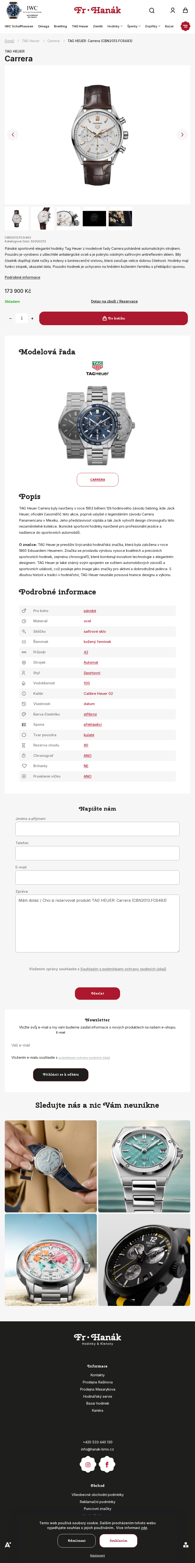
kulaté (89, 735)
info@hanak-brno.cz (97, 1449)
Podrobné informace (22, 277)
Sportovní (92, 673)
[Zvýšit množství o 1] (32, 318)
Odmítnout (77, 1541)
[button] (13, 134)
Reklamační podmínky (97, 1501)
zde (144, 1528)
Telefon (22, 843)
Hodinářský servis (97, 1396)
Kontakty (97, 1375)
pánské (90, 610)
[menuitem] (20, 26)
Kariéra (97, 1410)
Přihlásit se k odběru (61, 1075)
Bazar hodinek (97, 1403)
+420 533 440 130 (97, 1442)
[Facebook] (107, 1462)
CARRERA (97, 479)
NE (86, 766)
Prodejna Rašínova (98, 1382)
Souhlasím (118, 1541)
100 (87, 683)
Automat (91, 662)
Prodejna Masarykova (97, 1389)
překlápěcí (93, 724)
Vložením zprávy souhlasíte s (97, 969)
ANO (88, 755)
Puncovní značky (97, 1508)
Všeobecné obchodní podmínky (98, 1494)
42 (86, 652)
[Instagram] (88, 1462)
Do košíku (116, 318)
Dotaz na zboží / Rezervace (114, 301)
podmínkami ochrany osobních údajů (84, 1057)
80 (86, 745)
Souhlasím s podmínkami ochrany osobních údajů (123, 969)
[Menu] (185, 26)
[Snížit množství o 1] (10, 318)
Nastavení (97, 1555)
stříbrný (90, 714)
